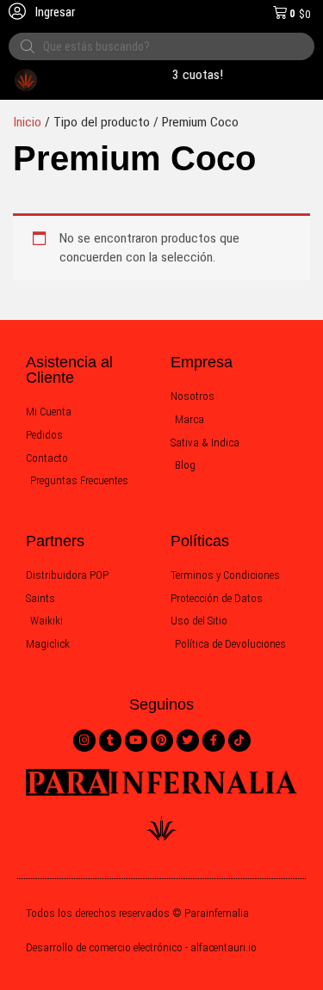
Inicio (27, 122)
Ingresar (54, 12)
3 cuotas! (196, 75)
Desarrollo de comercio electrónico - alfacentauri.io (141, 947)
